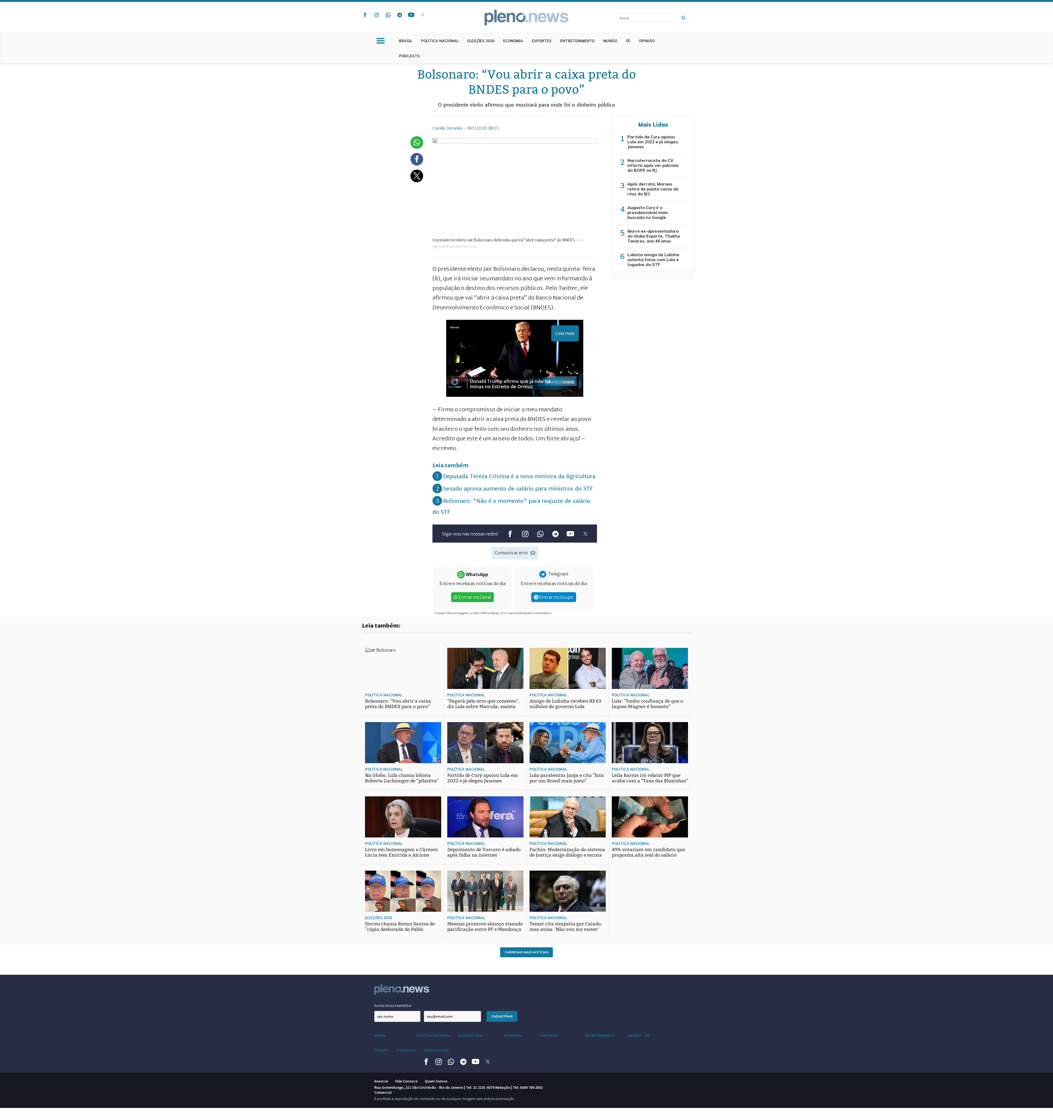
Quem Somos (436, 1081)
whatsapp (388, 15)
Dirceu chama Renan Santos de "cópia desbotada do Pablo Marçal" (400, 929)
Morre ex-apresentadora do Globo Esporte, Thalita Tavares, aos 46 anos (653, 236)
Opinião (647, 41)
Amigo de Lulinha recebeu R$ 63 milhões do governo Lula (565, 703)
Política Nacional (439, 41)
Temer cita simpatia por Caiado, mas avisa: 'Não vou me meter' (566, 926)
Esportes (541, 41)
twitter (422, 15)
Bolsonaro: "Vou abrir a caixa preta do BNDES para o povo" (398, 703)
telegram (399, 15)
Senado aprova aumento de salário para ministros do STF (518, 488)
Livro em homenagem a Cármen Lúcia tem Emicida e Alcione (401, 852)
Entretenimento (577, 41)
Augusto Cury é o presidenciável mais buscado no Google (647, 212)
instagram (376, 15)
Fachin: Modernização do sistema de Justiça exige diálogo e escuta (567, 852)
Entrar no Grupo (555, 597)
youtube (411, 15)
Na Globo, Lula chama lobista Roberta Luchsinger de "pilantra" (402, 778)
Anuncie (381, 1081)
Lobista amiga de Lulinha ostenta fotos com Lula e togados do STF (653, 259)
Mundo (610, 41)
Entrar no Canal (474, 597)
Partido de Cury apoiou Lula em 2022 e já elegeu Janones (652, 141)
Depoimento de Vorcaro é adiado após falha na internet (484, 852)
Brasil (405, 41)
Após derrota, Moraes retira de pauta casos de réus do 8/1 (652, 188)
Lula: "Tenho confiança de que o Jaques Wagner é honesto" (647, 703)
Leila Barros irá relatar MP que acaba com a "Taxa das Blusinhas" (650, 778)
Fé (628, 41)
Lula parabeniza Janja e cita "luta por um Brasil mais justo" (567, 778)
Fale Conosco (406, 1081)
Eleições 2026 (480, 41)
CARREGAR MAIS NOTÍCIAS (526, 952)
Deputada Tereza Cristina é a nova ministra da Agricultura (519, 476)
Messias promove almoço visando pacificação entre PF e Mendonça (485, 926)
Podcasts (409, 56)
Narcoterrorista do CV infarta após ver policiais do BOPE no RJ (653, 165)
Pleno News (526, 17)
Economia (513, 41)
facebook (365, 15)
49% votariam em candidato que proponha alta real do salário (648, 852)
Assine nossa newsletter (393, 1006)
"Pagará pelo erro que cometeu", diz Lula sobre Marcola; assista (483, 703)
